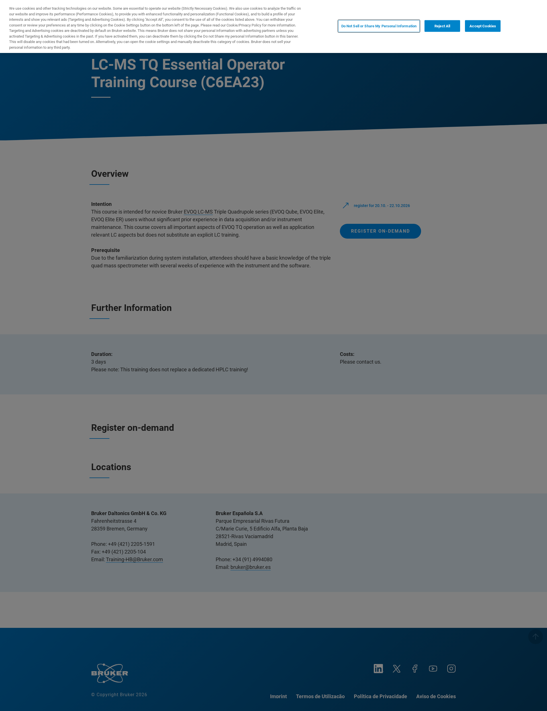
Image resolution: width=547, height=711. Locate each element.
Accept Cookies (483, 26)
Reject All (442, 26)
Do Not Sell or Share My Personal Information (379, 26)
